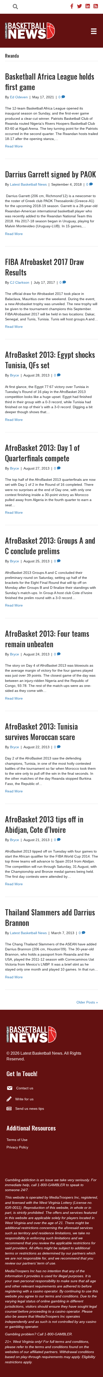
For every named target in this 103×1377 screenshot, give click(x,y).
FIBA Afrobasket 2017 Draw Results (44, 267)
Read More (14, 146)
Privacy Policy (17, 1147)
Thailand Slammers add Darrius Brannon (50, 917)
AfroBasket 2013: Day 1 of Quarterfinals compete (42, 453)
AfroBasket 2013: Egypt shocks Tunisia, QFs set (50, 360)
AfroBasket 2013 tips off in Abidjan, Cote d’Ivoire (44, 824)
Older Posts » (87, 1002)
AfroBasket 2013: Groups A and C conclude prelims (50, 545)
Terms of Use (17, 1140)
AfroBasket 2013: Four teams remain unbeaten (47, 638)
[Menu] (94, 31)
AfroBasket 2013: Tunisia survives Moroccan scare (41, 731)
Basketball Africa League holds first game (49, 81)
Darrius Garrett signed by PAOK (50, 174)
